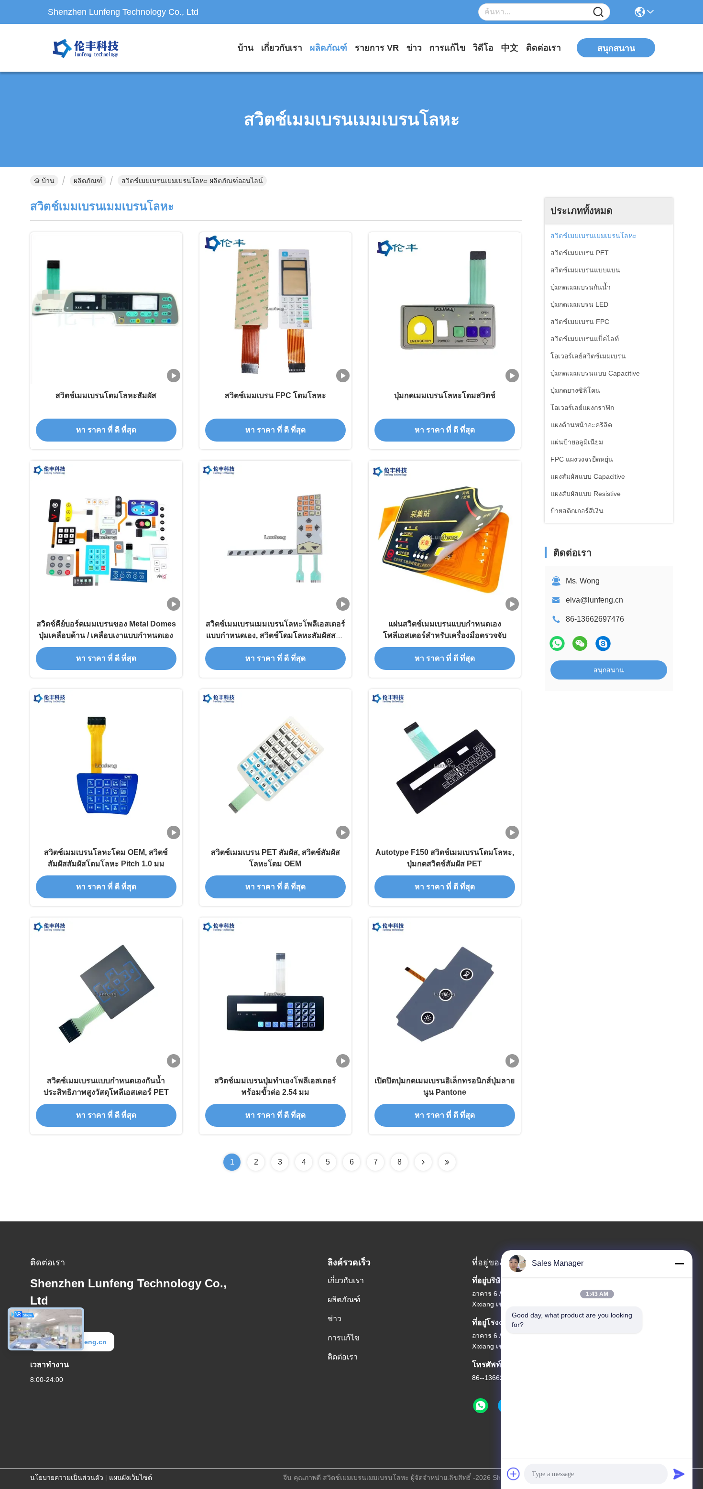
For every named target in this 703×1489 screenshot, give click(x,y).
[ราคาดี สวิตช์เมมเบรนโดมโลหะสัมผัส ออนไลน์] (106, 308)
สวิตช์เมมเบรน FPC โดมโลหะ (275, 395)
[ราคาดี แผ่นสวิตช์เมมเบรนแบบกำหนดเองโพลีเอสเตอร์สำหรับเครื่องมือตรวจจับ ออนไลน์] (445, 537)
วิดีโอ (483, 48)
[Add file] (513, 1473)
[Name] (598, 12)
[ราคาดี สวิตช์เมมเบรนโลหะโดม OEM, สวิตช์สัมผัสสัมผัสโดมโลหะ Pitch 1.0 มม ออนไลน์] (106, 765)
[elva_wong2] (603, 643)
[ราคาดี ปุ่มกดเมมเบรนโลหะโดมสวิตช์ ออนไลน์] (445, 308)
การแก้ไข (447, 48)
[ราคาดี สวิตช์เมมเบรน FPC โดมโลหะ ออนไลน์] (275, 308)
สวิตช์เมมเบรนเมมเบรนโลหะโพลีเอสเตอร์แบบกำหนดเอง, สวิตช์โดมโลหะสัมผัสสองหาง (275, 635)
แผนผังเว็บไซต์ (130, 1477)
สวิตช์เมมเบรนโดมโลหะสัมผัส (105, 395)
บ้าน (245, 48)
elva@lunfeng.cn (594, 600)
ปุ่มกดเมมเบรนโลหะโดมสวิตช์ (444, 395)
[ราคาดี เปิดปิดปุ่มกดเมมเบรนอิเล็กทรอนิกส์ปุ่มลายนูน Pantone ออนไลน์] (445, 993)
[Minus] (679, 1263)
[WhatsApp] (557, 643)
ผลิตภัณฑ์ (328, 48)
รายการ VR (377, 48)
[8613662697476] (480, 1406)
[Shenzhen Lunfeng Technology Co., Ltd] (100, 47)
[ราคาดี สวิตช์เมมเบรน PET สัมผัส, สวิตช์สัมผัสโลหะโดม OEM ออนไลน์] (275, 765)
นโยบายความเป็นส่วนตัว (66, 1477)
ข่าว (414, 48)
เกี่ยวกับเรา (281, 48)
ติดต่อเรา (543, 48)
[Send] (679, 1473)
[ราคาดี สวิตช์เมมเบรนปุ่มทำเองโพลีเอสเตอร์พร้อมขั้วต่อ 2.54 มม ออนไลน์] (275, 993)
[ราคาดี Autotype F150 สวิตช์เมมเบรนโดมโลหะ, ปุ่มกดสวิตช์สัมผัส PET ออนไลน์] (445, 765)
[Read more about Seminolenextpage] (423, 1162)
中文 (509, 48)
